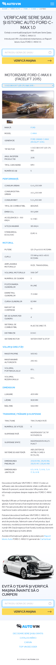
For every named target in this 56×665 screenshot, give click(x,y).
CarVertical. (45, 539)
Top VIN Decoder (28, 646)
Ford (33, 127)
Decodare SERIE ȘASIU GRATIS (28, 633)
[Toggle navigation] (52, 4)
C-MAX (34, 133)
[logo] (11, 3)
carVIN (28, 642)
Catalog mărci (28, 638)
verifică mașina (25, 60)
